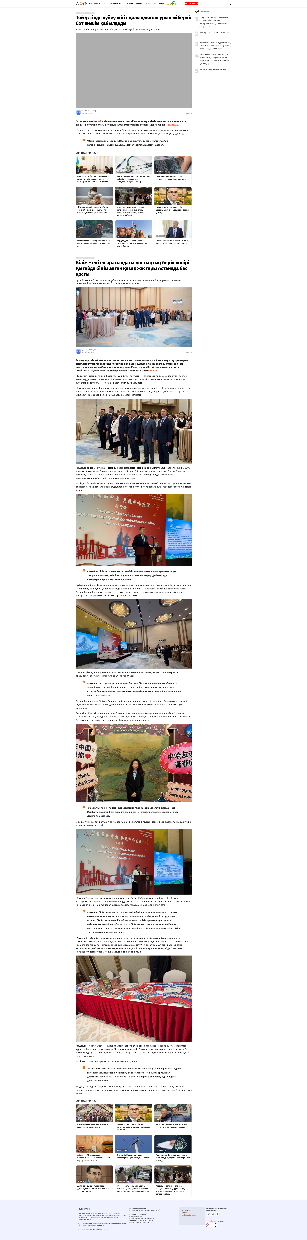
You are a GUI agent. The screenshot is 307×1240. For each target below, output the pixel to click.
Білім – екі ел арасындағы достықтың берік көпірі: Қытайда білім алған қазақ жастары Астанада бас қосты (133, 268)
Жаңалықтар (81, 13)
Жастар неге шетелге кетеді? (213, 32)
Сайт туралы (185, 1210)
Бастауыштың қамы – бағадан (213, 69)
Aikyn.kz (152, 370)
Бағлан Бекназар (89, 111)
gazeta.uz (173, 124)
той (99, 121)
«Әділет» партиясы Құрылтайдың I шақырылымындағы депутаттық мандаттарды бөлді (215, 45)
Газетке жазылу (191, 4)
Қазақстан (90, 13)
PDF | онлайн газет (188, 1215)
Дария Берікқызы (89, 350)
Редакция (184, 1213)
